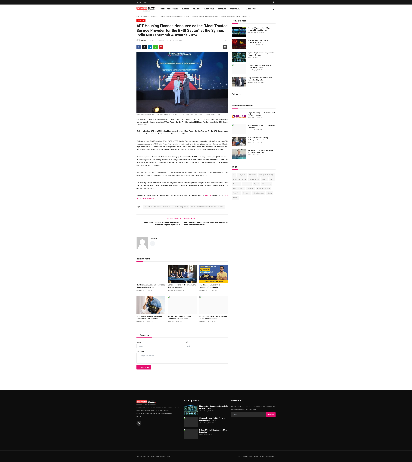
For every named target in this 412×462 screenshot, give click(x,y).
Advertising (154, 17)
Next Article (188, 218)
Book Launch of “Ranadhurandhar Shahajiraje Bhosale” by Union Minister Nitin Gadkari (206, 223)
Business (146, 17)
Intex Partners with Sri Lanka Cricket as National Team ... (179, 317)
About (145, 2)
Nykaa (235, 198)
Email (186, 342)
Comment (140, 351)
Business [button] (185, 9)
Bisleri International (239, 179)
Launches (250, 188)
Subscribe (270, 415)
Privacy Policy (259, 456)
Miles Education (259, 193)
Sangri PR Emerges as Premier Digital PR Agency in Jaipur (261, 114)
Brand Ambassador (263, 188)
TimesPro (236, 193)
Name (138, 342)
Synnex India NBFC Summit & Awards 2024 (157, 207)
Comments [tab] (144, 335)
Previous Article (175, 218)
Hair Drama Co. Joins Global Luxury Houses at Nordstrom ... (150, 286)
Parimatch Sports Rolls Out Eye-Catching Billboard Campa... (259, 29)
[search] (274, 9)
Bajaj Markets (254, 179)
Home (162, 9)
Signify (269, 193)
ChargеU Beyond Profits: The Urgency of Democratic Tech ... (213, 419)
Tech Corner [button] (172, 9)
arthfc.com (208, 195)
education (247, 184)
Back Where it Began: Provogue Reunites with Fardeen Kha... (149, 317)
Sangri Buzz (251, 9)
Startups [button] (222, 9)
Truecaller (246, 193)
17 (234, 175)
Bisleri (264, 179)
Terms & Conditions (244, 456)
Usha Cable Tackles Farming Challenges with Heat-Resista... (259, 139)
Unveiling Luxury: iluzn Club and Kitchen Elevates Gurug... (259, 41)
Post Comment (144, 367)
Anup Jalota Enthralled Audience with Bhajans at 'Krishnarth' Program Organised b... (162, 223)
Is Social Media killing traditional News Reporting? (261, 126)
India (271, 179)
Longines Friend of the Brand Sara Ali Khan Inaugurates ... (182, 286)
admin (249, 57)
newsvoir (153, 238)
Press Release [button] (235, 9)
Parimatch (236, 184)
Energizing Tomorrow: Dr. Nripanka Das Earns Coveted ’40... (260, 151)
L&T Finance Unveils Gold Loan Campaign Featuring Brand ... (211, 286)
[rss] (138, 423)
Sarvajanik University (266, 175)
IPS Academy (266, 184)
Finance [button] (196, 9)
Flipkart (256, 184)
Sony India (242, 175)
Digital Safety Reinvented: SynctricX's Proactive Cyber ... (261, 54)
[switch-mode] (274, 2)
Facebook (142, 198)
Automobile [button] (209, 9)
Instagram (150, 198)
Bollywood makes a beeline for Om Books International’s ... (260, 66)
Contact (138, 2)
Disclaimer (270, 456)
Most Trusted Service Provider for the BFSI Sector (207, 207)
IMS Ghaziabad (238, 188)
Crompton (252, 175)
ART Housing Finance (181, 207)
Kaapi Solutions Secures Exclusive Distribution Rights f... (260, 79)
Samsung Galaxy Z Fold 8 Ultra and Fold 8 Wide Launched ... (213, 317)
